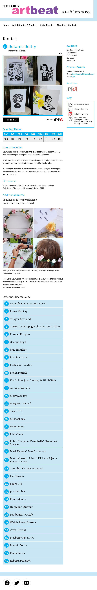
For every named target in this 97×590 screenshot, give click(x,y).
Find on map (11, 120)
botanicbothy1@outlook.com (83, 74)
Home (6, 25)
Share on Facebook (58, 119)
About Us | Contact (66, 25)
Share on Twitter (55, 119)
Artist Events (46, 25)
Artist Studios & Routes (24, 25)
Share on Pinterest (61, 119)
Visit (73, 77)
